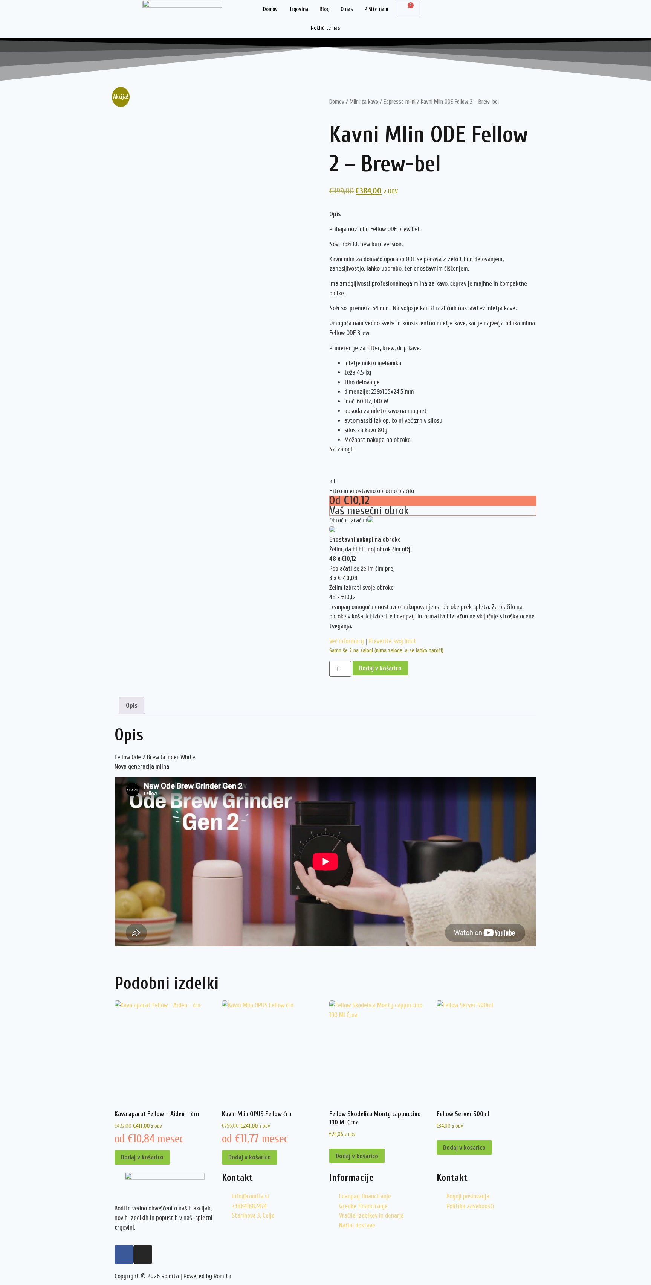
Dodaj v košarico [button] (142, 1157)
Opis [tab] (132, 705)
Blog (324, 9)
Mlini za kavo (364, 101)
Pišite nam (376, 9)
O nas (347, 9)
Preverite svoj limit (392, 641)
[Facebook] (124, 1254)
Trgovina (298, 9)
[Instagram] (142, 1254)
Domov (270, 9)
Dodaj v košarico (380, 668)
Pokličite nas (325, 28)
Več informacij (346, 641)
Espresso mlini (400, 101)
